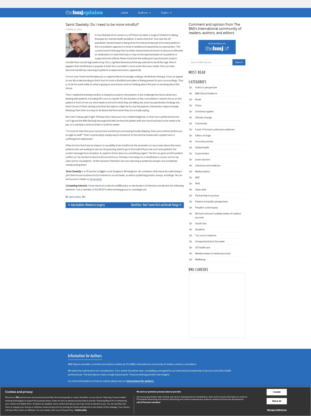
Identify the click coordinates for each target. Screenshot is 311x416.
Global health (202, 147)
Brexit (198, 99)
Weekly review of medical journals (212, 253)
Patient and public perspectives (211, 201)
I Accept (277, 392)
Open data (200, 189)
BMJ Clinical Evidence (206, 93)
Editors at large (203, 135)
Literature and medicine (207, 165)
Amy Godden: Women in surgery (87, 205)
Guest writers (75, 197)
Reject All (276, 401)
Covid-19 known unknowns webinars (215, 129)
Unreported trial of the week (210, 241)
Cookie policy (81, 410)
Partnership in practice (207, 195)
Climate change (203, 117)
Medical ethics (202, 171)
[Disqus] (125, 251)
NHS (84, 197)
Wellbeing (200, 259)
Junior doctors (202, 159)
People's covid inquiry (206, 207)
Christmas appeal (204, 111)
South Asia (201, 223)
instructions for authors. (140, 381)
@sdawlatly (96, 179)
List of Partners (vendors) (148, 402)
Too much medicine (205, 235)
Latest (124, 12)
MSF (197, 177)
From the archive (204, 141)
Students (200, 229)
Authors (143, 12)
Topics (165, 12)
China (198, 105)
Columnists (201, 123)
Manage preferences (277, 410)
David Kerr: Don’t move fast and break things (155, 205)
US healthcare (202, 247)
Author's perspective (206, 87)
